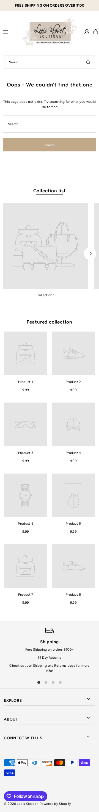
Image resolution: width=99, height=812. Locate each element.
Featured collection (49, 322)
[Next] (90, 253)
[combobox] (49, 62)
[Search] (88, 62)
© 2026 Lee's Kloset (20, 804)
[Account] (86, 31)
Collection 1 (45, 295)
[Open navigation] (10, 31)
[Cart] (96, 31)
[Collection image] (45, 246)
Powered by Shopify (55, 804)
